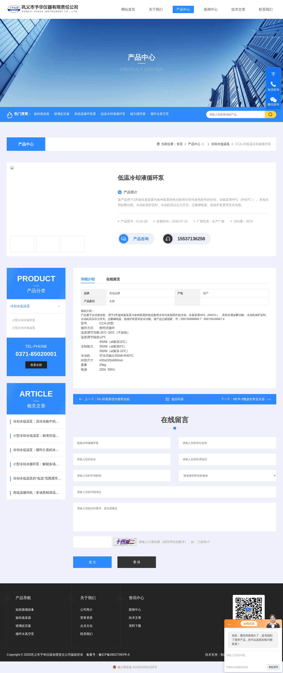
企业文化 (86, 625)
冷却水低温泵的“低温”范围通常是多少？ (37, 478)
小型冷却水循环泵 (23, 320)
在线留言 (113, 279)
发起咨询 (273, 667)
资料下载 (135, 625)
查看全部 (36, 365)
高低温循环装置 (85, 113)
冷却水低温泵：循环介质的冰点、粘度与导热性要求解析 (37, 450)
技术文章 (238, 9)
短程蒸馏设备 (25, 609)
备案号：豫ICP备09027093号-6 (108, 654)
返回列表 (177, 399)
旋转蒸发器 (41, 113)
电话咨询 (273, 89)
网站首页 (128, 9)
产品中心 (183, 9)
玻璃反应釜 (61, 113)
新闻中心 (211, 9)
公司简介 (86, 609)
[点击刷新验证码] (125, 542)
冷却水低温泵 (220, 144)
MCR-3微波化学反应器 (249, 399)
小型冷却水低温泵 (23, 327)
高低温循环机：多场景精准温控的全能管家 (37, 492)
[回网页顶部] (273, 73)
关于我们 (156, 9)
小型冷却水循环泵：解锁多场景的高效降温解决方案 (37, 464)
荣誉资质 (86, 617)
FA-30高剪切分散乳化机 (113, 399)
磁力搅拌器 (138, 113)
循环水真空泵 (159, 113)
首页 (180, 144)
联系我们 (266, 9)
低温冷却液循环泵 (113, 113)
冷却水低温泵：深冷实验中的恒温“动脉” (37, 421)
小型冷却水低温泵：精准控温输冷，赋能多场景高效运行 (37, 436)
